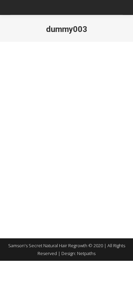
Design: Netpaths (78, 253)
